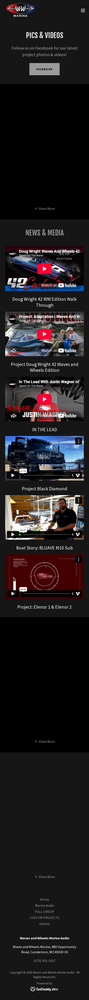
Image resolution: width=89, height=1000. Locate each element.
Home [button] (44, 899)
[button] (83, 10)
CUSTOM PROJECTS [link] (44, 917)
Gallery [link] (44, 924)
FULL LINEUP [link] (44, 911)
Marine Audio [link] (44, 905)
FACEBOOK (44, 69)
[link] (20, 10)
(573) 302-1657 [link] (44, 960)
